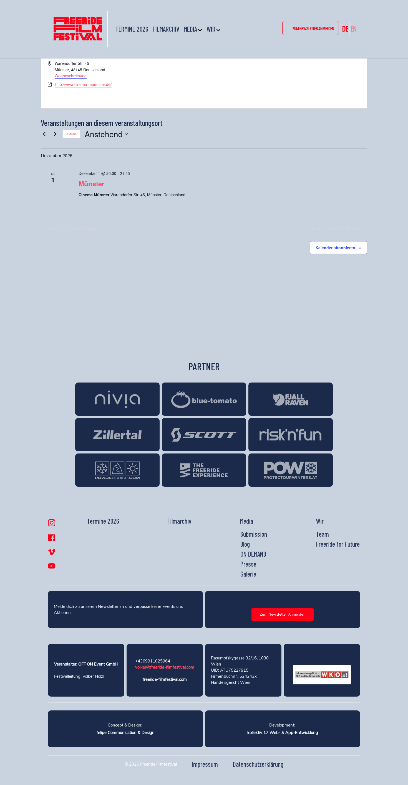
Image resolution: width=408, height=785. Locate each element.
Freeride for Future (338, 544)
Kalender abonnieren (335, 247)
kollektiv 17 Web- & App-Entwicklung (282, 732)
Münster (91, 183)
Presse (248, 564)
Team (322, 534)
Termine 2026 (131, 29)
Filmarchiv (166, 29)
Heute (71, 133)
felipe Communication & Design (126, 732)
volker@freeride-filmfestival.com (164, 667)
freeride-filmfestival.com (165, 679)
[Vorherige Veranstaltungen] (44, 134)
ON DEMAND (253, 554)
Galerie (248, 574)
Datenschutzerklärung (258, 764)
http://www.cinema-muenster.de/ (83, 84)
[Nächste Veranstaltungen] (55, 134)
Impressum (205, 764)
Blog (245, 544)
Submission (253, 534)
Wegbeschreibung (71, 75)
